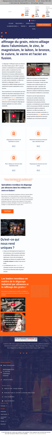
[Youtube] (6, 33)
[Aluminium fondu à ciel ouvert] (18, 26)
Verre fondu (4, 414)
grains (39, 114)
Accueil (3, 408)
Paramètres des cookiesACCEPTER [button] (38, 433)
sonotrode (18, 265)
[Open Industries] (23, 23)
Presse (2, 421)
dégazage (13, 97)
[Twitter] (2, 33)
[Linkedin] (2, 36)
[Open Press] (26, 26)
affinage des (5, 99)
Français (3, 406)
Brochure (3, 424)
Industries (3, 411)
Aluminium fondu (3, 417)
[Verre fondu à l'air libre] (34, 23)
